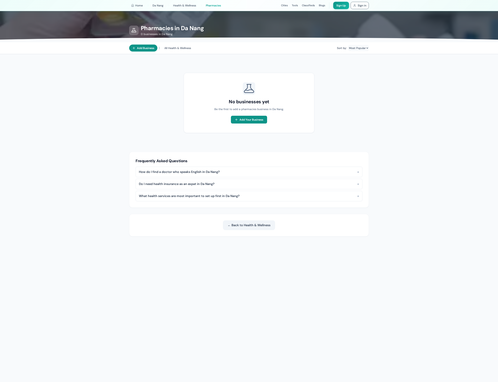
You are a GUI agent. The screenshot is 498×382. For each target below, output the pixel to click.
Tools (295, 5)
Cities (284, 5)
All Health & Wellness (177, 48)
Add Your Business (251, 119)
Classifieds (308, 5)
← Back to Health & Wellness (249, 225)
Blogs (322, 5)
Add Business (145, 48)
